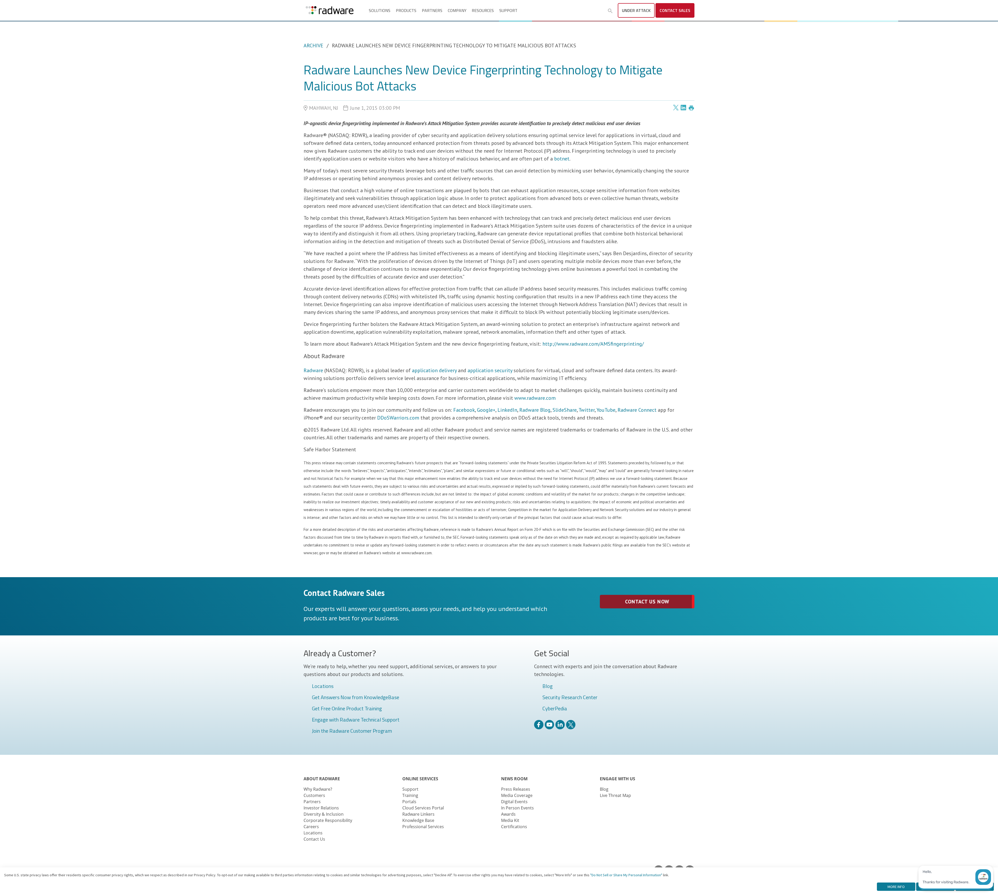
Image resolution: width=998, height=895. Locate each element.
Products (406, 10)
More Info (896, 886)
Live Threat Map (615, 795)
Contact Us (314, 839)
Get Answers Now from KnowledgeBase (355, 697)
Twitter (587, 410)
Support (508, 10)
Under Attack (636, 10)
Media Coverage (517, 795)
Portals (409, 801)
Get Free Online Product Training (347, 709)
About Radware (322, 779)
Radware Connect (637, 410)
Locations (322, 686)
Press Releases (515, 789)
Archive (313, 45)
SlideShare (565, 410)
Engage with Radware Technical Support (355, 720)
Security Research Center (570, 697)
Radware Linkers (418, 814)
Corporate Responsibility (328, 820)
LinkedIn (507, 410)
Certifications (514, 826)
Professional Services (423, 826)
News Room (514, 779)
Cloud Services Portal (423, 808)
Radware (313, 370)
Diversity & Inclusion (324, 814)
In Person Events (517, 808)
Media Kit (510, 820)
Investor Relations (321, 808)
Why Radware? (318, 789)
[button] (610, 11)
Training (410, 795)
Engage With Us (617, 779)
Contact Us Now (647, 601)
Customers (314, 795)
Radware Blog (534, 410)
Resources (483, 10)
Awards (508, 814)
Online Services (420, 779)
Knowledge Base (418, 820)
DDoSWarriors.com (398, 417)
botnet (561, 158)
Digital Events (514, 801)
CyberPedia (554, 709)
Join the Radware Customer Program (352, 731)
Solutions (379, 10)
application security (490, 370)
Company (457, 10)
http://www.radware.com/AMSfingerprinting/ (593, 343)
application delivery (434, 370)
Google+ (486, 410)
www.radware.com (535, 398)
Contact (675, 10)
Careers (311, 826)
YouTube (605, 410)
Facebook (464, 410)
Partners (432, 10)
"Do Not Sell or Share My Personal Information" (626, 875)
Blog (547, 686)
